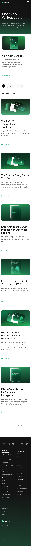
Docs (18, 453)
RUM (3, 483)
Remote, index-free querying (7, 455)
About (19, 482)
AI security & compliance (5, 507)
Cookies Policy (5, 542)
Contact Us (20, 498)
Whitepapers (11, 86)
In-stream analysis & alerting (7, 466)
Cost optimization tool (7, 474)
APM (3, 480)
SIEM (3, 511)
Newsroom (20, 491)
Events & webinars (22, 488)
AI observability (6, 500)
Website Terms (5, 538)
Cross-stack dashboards (5, 470)
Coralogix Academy (22, 460)
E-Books (19, 86)
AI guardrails (5, 504)
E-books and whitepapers (20, 466)
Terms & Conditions (6, 534)
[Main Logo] (5, 2)
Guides (19, 470)
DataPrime (5, 462)
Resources (20, 463)
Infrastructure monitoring (5, 487)
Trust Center (4, 536)
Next (21, 425)
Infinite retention (6, 459)
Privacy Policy (5, 540)
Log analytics (5, 491)
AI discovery (5, 497)
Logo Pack (20, 494)
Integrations (20, 456)
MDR (3, 514)
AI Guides (19, 473)
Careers (19, 485)
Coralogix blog (21, 476)
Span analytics (6, 494)
